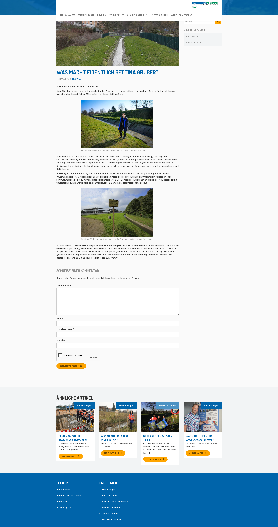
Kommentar (63, 285)
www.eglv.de (65, 507)
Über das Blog (195, 42)
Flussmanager (67, 15)
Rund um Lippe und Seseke (110, 15)
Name (60, 318)
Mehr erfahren (69, 456)
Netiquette (193, 37)
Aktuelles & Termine (181, 15)
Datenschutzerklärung (70, 495)
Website (60, 340)
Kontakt (63, 501)
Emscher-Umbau (86, 15)
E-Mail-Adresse (65, 329)
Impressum (64, 489)
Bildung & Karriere (137, 15)
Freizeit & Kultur (158, 15)
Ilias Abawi (76, 79)
